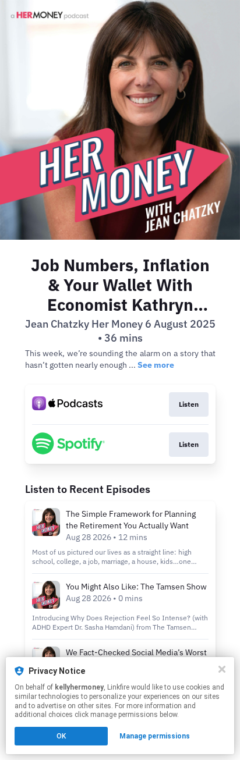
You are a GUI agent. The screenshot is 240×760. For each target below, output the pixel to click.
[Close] (222, 669)
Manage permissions (154, 736)
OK (61, 736)
